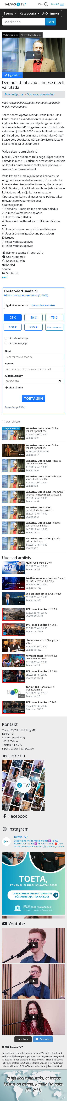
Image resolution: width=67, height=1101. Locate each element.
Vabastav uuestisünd (40, 94)
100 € (13, 327)
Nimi (8, 351)
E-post (9, 363)
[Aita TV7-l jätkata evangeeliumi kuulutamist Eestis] (33, 883)
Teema (9, 13)
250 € (33, 327)
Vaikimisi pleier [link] (10, 34)
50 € (33, 317)
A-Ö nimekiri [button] (51, 13)
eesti (5, 277)
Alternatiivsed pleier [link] (31, 34)
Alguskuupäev (14, 375)
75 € (54, 317)
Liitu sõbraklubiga (18, 338)
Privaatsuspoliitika (15, 407)
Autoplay (13, 422)
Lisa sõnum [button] (15, 387)
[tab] (17, 305)
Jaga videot (13, 75)
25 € (13, 317)
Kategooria (28, 13)
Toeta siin (33, 398)
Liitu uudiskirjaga (17, 343)
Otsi (51, 21)
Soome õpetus (14, 94)
